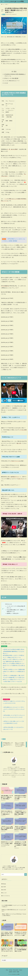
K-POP (4, 14)
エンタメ (5, 892)
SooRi (14, 764)
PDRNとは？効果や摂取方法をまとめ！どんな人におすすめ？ (14, 910)
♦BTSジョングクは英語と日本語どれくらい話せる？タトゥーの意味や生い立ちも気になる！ (14, 665)
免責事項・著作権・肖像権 (14, 971)
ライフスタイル (6, 895)
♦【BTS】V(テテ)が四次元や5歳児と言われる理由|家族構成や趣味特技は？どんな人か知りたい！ (13, 651)
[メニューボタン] (1, 1)
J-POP (4, 886)
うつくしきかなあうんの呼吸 (14, 1)
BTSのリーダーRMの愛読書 (11, 78)
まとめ (6, 83)
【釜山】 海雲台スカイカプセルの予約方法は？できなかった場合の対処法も (14, 914)
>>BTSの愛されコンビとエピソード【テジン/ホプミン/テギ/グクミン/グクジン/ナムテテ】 (13, 709)
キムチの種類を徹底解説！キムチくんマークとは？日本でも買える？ (14, 906)
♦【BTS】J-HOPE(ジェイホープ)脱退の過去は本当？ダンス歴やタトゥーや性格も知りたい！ (14, 671)
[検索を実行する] (25, 874)
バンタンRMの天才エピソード (11, 80)
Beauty (4, 883)
